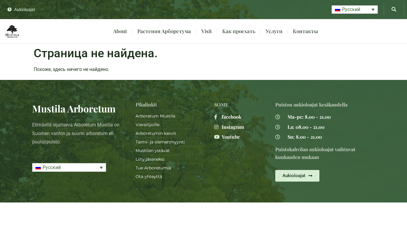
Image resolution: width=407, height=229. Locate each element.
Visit (206, 31)
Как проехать (238, 31)
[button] (355, 9)
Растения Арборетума (164, 31)
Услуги (274, 31)
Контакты (305, 31)
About (120, 31)
